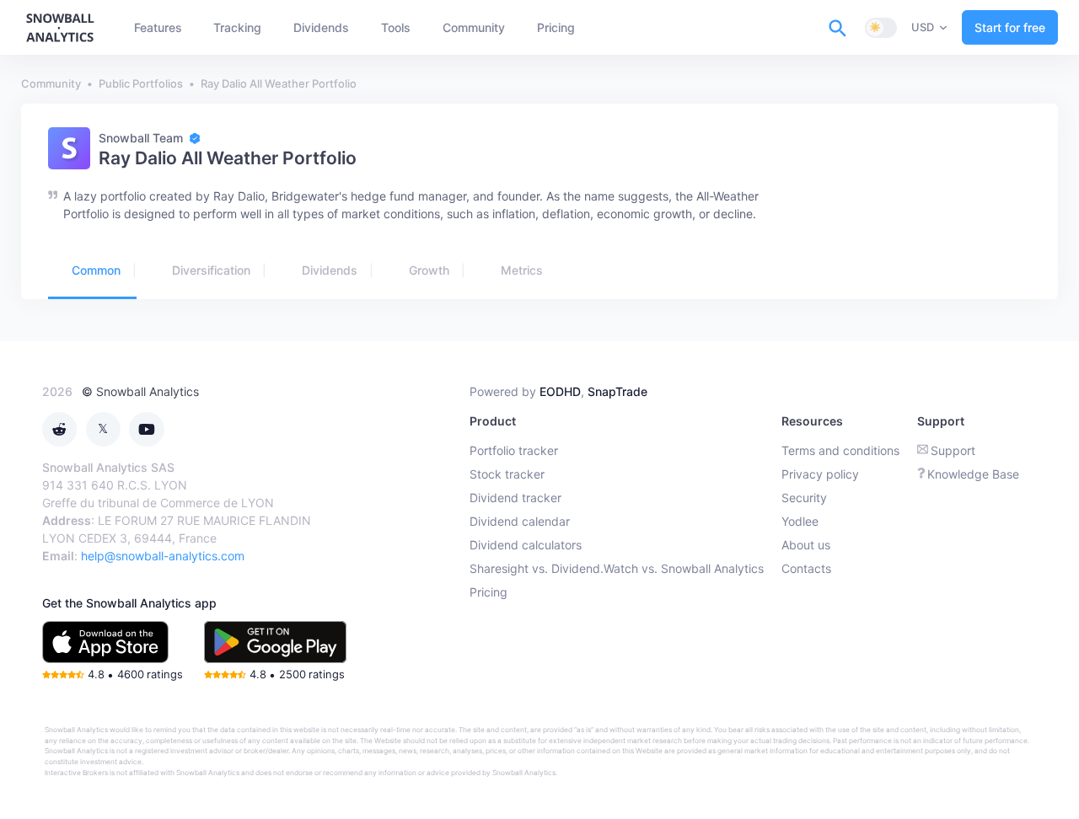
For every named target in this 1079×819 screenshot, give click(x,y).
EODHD (560, 391)
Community (51, 83)
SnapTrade (617, 391)
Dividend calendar (520, 521)
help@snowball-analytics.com (162, 556)
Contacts (806, 568)
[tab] (92, 271)
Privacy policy (820, 474)
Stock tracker (507, 474)
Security (804, 497)
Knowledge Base (973, 474)
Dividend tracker (515, 497)
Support (953, 450)
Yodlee (800, 521)
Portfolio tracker (514, 450)
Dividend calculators (526, 545)
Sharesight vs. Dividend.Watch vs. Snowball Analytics (617, 568)
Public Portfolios (141, 83)
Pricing (488, 592)
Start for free (1009, 27)
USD (922, 27)
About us (805, 545)
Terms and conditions (840, 450)
